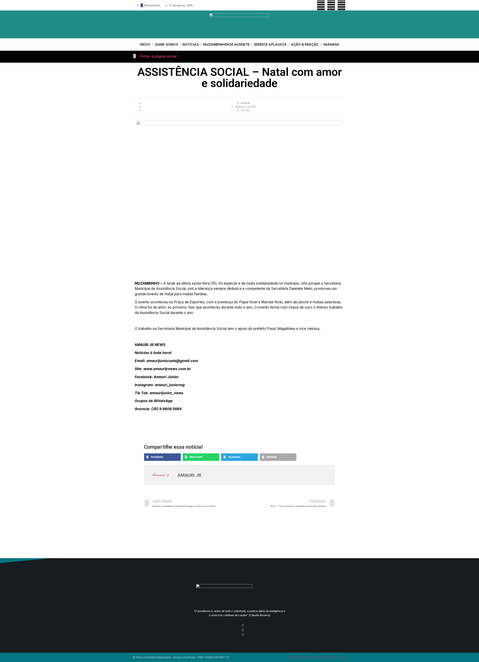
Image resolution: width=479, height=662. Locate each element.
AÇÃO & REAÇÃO (305, 44)
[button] (162, 457)
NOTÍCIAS (191, 44)
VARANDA (331, 44)
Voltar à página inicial (158, 56)
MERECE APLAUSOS (270, 44)
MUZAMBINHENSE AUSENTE (226, 44)
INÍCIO (145, 44)
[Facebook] (321, 4)
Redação (245, 103)
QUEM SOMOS (166, 44)
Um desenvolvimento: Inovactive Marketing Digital (317, 657)
